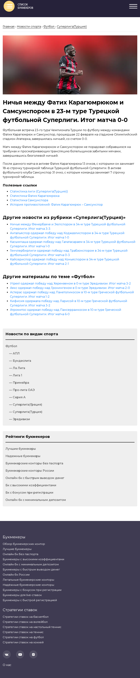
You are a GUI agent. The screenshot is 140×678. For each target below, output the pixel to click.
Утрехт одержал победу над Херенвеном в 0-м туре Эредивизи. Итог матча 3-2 (70, 283)
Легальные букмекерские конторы (28, 579)
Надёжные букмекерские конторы (28, 585)
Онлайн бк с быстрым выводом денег (34, 478)
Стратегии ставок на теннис (23, 632)
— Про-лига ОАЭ (22, 390)
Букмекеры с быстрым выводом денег (31, 569)
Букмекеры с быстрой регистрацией (30, 600)
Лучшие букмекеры (20, 448)
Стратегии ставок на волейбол (25, 622)
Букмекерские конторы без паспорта (34, 463)
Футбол (11, 346)
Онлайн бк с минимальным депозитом (35, 500)
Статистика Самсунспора (29, 200)
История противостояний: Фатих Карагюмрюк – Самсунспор (56, 204)
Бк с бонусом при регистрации (29, 492)
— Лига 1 (15, 375)
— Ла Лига (17, 368)
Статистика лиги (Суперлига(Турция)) (39, 191)
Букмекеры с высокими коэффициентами (33, 559)
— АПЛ (14, 353)
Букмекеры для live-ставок (22, 595)
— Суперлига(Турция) (25, 412)
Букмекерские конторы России (29, 470)
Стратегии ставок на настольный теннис (32, 627)
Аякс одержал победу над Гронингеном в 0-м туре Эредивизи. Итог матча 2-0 (70, 288)
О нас (7, 665)
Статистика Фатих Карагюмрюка (34, 196)
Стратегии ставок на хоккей (23, 642)
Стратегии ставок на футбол (23, 637)
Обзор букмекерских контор (24, 544)
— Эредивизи (19, 419)
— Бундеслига (20, 360)
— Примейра (19, 382)
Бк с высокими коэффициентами (30, 485)
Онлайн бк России (16, 574)
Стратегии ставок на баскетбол (25, 616)
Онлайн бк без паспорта (20, 554)
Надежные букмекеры (22, 456)
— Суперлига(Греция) (25, 404)
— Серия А (17, 397)
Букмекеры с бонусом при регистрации (32, 590)
